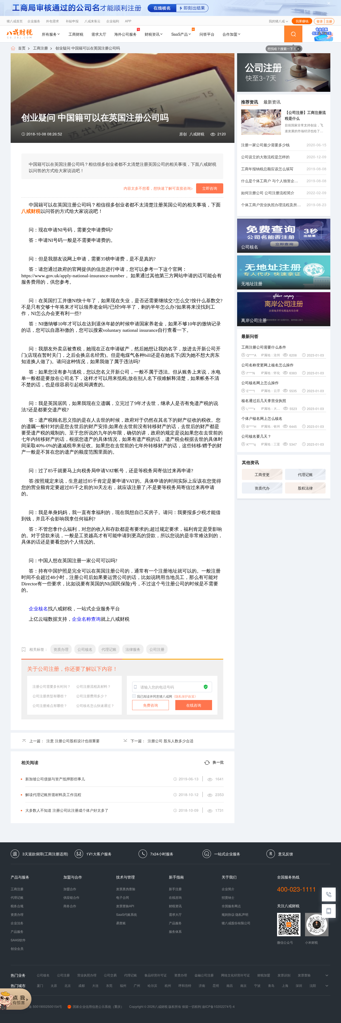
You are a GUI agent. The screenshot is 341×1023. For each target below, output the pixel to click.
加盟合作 (69, 889)
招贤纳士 (228, 897)
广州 (137, 985)
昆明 (216, 985)
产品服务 (17, 931)
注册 (329, 21)
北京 (67, 985)
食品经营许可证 (155, 975)
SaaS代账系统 (126, 914)
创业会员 (17, 948)
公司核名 (43, 975)
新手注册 (175, 889)
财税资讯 (152, 34)
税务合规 (17, 906)
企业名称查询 (86, 619)
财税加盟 (263, 975)
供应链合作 (71, 897)
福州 (123, 985)
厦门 (40, 985)
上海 (285, 985)
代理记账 (305, 474)
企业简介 (228, 889)
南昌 (229, 985)
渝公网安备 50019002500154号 (39, 1006)
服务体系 (175, 931)
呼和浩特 (184, 985)
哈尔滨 (152, 985)
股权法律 (305, 488)
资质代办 (262, 488)
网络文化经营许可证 (235, 975)
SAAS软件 (18, 940)
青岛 (271, 985)
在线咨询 (193, 705)
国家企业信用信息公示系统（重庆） (98, 1006)
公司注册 (63, 975)
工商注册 (40, 48)
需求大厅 (98, 34)
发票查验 (304, 975)
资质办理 (17, 914)
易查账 (121, 923)
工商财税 (75, 34)
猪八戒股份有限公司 (236, 923)
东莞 (109, 985)
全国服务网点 (231, 906)
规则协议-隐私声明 (235, 914)
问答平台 (207, 34)
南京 (243, 985)
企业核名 (38, 608)
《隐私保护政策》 (185, 696)
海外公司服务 (125, 34)
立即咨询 (209, 188)
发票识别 (284, 975)
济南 (202, 985)
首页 (22, 48)
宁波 (257, 985)
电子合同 (122, 897)
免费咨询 (150, 705)
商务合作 (69, 906)
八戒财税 (196, 133)
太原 (54, 985)
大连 (95, 985)
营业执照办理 (86, 975)
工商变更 (262, 474)
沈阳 (313, 985)
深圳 (299, 985)
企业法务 (17, 923)
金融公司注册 (204, 975)
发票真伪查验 (125, 889)
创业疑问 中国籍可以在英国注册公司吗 (87, 48)
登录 (319, 21)
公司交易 (110, 975)
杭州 (168, 985)
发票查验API (125, 906)
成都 (81, 985)
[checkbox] (134, 696)
